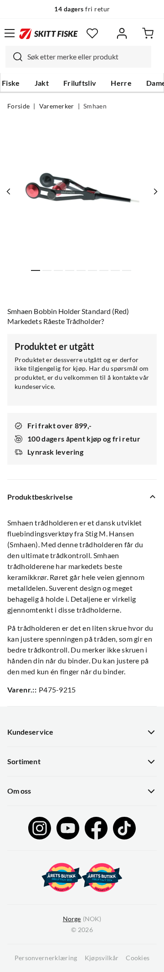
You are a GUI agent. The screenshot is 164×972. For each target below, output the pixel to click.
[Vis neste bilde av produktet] (155, 191)
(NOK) (82, 919)
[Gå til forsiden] (48, 33)
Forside (18, 106)
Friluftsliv (80, 83)
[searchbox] (87, 57)
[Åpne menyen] (9, 33)
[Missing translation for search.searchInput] (14, 56)
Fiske (11, 83)
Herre (121, 83)
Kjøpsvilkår (102, 958)
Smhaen (95, 106)
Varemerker (56, 106)
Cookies (137, 958)
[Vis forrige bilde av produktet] (8, 191)
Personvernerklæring (46, 958)
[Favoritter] (92, 33)
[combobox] (78, 57)
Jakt (42, 83)
